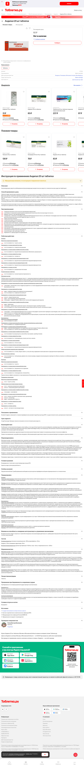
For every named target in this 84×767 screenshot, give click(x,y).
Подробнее (10, 626)
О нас (44, 719)
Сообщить (57, 43)
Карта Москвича (47, 729)
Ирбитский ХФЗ (79, 77)
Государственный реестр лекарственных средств (14, 610)
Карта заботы (46, 727)
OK (45, 754)
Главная (9, 764)
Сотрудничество (47, 731)
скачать (69, 3)
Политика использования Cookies (9, 725)
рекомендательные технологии (17, 754)
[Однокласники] (6, 709)
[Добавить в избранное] (24, 92)
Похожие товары (7, 24)
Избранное (58, 764)
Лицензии (45, 723)
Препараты (4, 737)
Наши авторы (46, 733)
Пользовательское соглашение (8, 721)
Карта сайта (4, 729)
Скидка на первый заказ (7, 742)
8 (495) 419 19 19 (5, 733)
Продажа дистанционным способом (9, 719)
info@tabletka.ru (5, 731)
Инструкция (19, 24)
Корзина (42, 764)
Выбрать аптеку (78, 10)
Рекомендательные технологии (8, 727)
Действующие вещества (7, 740)
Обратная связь (5, 735)
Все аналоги (77, 85)
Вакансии (45, 725)
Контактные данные (47, 721)
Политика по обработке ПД (7, 723)
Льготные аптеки (47, 735)
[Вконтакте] (2, 709)
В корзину (14, 124)
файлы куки (29, 754)
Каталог (26, 764)
